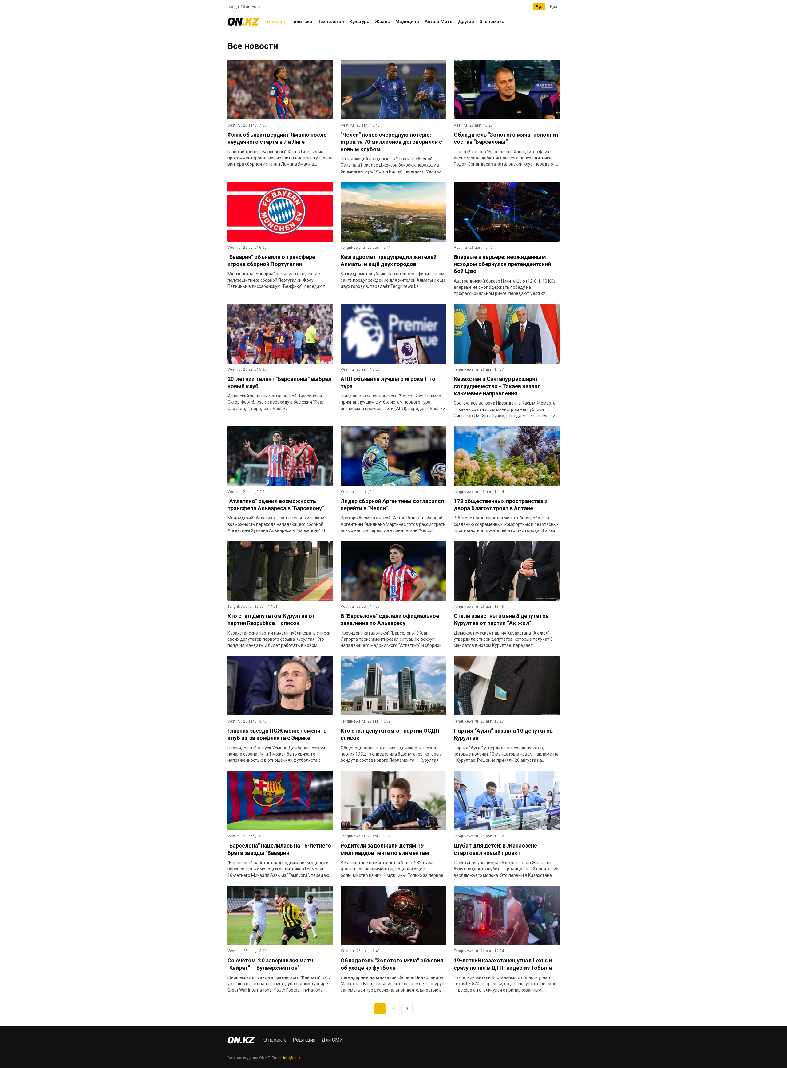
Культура (360, 21)
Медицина (407, 21)
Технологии (331, 21)
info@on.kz (293, 1058)
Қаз (553, 6)
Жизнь (382, 21)
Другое (466, 21)
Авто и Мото (439, 21)
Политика (301, 21)
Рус (539, 6)
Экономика (492, 21)
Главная (276, 21)
